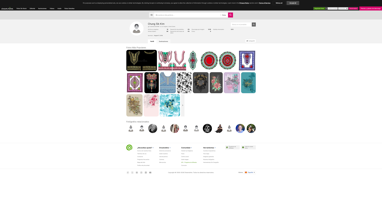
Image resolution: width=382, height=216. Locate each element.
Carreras (161, 159)
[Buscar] (230, 15)
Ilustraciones (42, 8)
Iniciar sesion (353, 8)
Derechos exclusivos (165, 151)
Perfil (152, 41)
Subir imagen (185, 159)
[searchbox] (186, 15)
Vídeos (52, 8)
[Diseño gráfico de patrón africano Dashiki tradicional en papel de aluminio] (141, 60)
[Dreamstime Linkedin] (145, 172)
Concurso (184, 165)
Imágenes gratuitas (208, 156)
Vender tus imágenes (187, 151)
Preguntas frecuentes (143, 159)
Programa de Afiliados (191, 162)
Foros (182, 153)
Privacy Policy (244, 3)
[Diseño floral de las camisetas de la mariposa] (134, 105)
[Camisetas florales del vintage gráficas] (232, 82)
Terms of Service (264, 3)
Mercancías (162, 162)
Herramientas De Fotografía (211, 162)
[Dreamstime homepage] (129, 148)
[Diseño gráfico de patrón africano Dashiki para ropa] (134, 82)
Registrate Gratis (319, 8)
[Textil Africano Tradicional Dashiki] (247, 60)
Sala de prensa (163, 156)
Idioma (240, 172)
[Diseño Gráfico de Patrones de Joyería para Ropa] (168, 82)
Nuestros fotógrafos (208, 159)
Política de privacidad (143, 165)
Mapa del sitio (141, 162)
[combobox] (186, 15)
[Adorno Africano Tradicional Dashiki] (172, 60)
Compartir (251, 41)
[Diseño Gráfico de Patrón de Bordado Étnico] (151, 82)
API (182, 162)
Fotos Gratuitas (70, 8)
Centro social (185, 156)
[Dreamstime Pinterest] (136, 172)
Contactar (140, 156)
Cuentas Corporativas (209, 151)
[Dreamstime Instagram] (141, 172)
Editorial (32, 8)
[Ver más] (182, 105)
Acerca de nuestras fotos (144, 151)
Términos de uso (141, 153)
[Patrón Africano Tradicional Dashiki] (192, 60)
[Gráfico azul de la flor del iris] (170, 105)
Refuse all (279, 3)
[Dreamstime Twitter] (132, 172)
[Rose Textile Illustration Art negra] (184, 82)
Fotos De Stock (22, 8)
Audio (59, 8)
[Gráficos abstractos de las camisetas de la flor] (216, 82)
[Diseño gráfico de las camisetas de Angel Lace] (248, 82)
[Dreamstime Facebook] (127, 172)
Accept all (293, 3)
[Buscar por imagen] (151, 15)
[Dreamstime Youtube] (150, 172)
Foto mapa (206, 153)
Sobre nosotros (163, 153)
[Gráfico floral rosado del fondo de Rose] (151, 105)
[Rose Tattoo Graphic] (201, 82)
